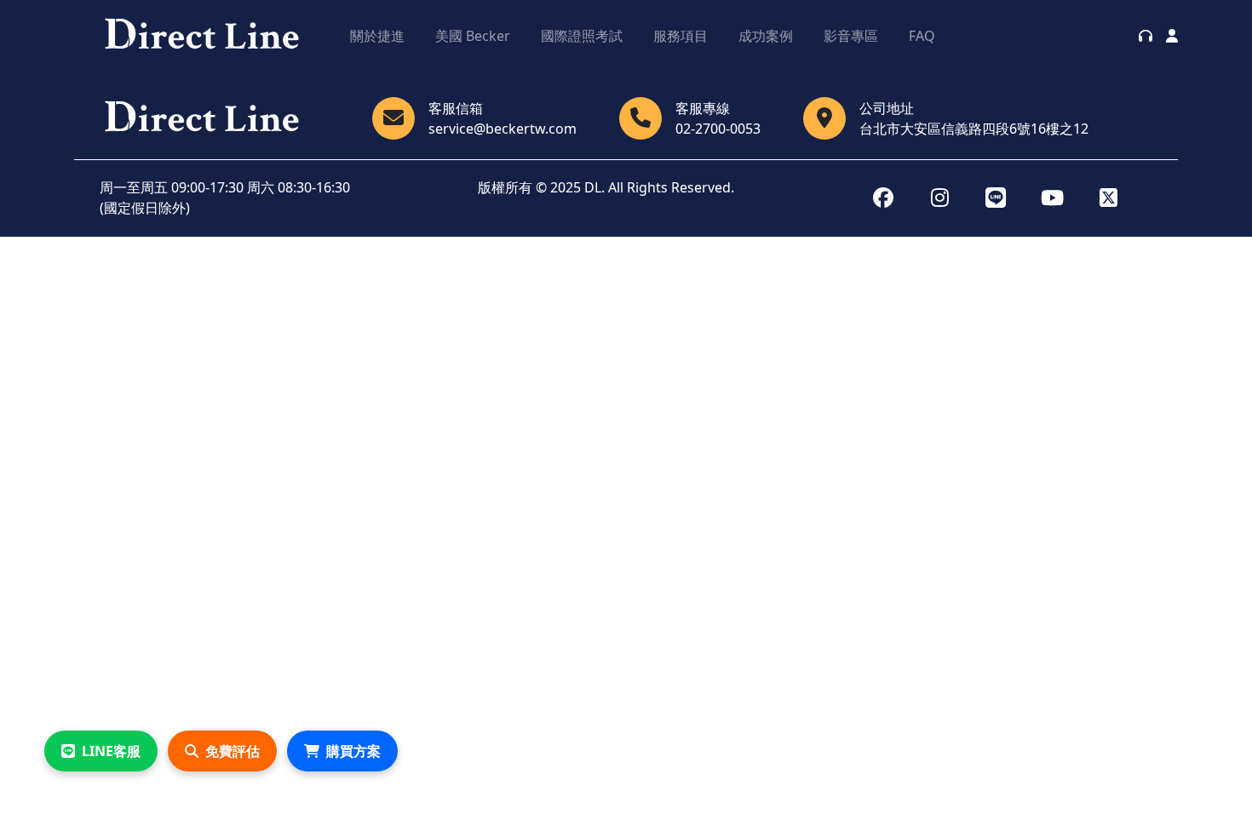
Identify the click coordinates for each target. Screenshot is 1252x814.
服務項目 (680, 35)
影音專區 (851, 35)
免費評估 (232, 751)
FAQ (922, 35)
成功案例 (765, 35)
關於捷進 (377, 35)
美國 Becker (472, 35)
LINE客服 (111, 751)
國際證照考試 (582, 35)
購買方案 (353, 751)
